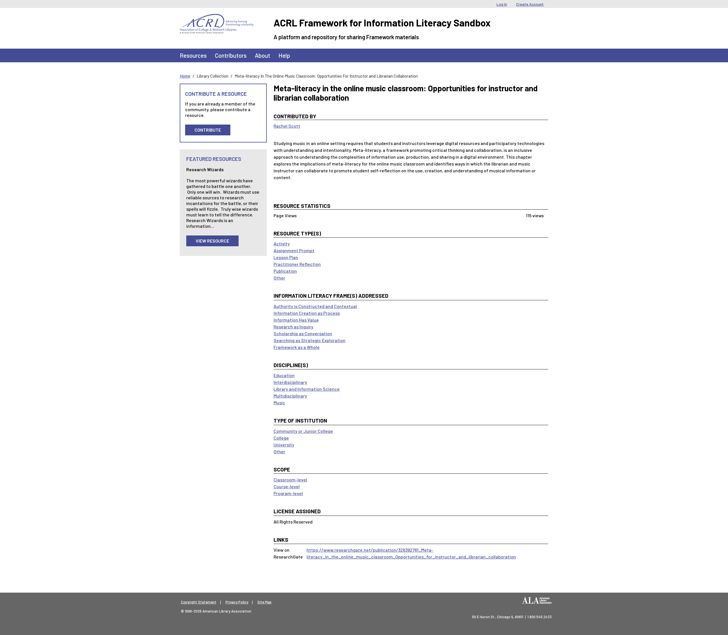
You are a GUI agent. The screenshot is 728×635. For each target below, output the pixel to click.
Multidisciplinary (290, 395)
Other (279, 277)
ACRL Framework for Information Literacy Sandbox (382, 22)
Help (284, 55)
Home (185, 75)
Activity (282, 243)
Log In (502, 4)
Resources (193, 55)
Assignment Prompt (294, 250)
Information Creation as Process (307, 313)
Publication (285, 271)
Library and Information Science (307, 389)
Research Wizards (205, 169)
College (281, 437)
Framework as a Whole (297, 347)
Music (279, 402)
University (284, 444)
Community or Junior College (303, 431)
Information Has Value (296, 319)
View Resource (212, 240)
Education (284, 375)
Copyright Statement (198, 602)
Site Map (264, 602)
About (262, 55)
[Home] (216, 18)
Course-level (287, 486)
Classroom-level (290, 479)
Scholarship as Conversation (303, 333)
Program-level (288, 493)
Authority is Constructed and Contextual (315, 306)
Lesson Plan (286, 257)
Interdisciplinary (290, 382)
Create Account (530, 4)
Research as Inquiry (293, 326)
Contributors (231, 55)
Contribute (208, 130)
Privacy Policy (237, 602)
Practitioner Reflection (297, 264)
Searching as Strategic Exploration (310, 340)
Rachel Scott (287, 126)
